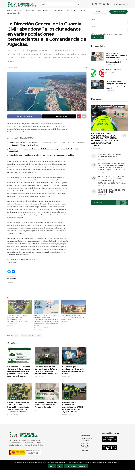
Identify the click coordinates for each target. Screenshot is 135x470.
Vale (52, 466)
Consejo (81, 10)
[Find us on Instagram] (100, 4)
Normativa (71, 10)
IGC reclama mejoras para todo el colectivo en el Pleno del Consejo (46, 404)
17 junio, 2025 (67, 414)
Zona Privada (100, 11)
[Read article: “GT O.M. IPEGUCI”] (97, 73)
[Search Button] (79, 4)
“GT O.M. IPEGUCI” (113, 70)
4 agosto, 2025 (110, 64)
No (60, 466)
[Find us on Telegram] (108, 4)
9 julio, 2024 (110, 72)
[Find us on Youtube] (104, 4)
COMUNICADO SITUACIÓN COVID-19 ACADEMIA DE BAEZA (111, 191)
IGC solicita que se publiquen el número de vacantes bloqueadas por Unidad (41, 155)
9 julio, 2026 (12, 379)
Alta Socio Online (14, 10)
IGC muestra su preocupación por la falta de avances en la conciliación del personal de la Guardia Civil (116, 57)
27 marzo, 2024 (12, 67)
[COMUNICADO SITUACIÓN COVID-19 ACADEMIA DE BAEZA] (73, 307)
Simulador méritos (15, 13)
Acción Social (44, 10)
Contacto (121, 4)
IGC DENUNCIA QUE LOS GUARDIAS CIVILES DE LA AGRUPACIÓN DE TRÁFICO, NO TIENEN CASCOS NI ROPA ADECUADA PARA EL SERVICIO (105, 139)
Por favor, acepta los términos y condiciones (107, 34)
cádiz (16, 335)
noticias (23, 335)
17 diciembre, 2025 (41, 410)
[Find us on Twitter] (96, 4)
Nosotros (30, 10)
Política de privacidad (85, 447)
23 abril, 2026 (40, 376)
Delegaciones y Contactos (86, 439)
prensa (39, 335)
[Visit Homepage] (21, 4)
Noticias (14, 18)
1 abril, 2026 (66, 376)
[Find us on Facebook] (92, 4)
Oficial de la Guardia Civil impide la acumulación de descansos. (109, 155)
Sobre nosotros (86, 433)
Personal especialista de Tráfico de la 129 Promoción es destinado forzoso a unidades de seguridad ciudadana (18, 407)
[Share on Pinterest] (79, 116)
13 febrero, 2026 (13, 414)
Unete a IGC (85, 443)
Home (9, 18)
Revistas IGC (58, 10)
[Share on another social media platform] (84, 116)
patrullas (31, 335)
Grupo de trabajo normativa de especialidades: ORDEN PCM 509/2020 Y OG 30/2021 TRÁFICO (72, 407)
